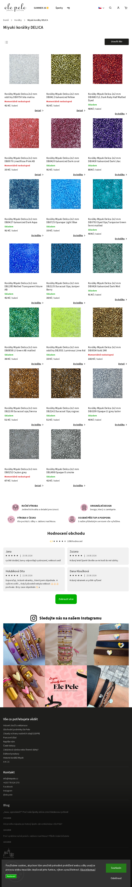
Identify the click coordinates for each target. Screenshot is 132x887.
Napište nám (9, 741)
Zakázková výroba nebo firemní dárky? (20, 749)
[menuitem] (43, 8)
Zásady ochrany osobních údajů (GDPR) (21, 733)
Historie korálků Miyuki (13, 757)
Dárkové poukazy (11, 753)
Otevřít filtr (116, 41)
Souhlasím (116, 868)
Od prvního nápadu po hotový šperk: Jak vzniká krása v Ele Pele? (32, 824)
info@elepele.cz (10, 778)
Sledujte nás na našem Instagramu (70, 618)
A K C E (6, 761)
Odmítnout (116, 878)
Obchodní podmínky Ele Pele (16, 729)
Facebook (8, 786)
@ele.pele (7, 794)
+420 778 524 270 (11, 782)
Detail (38, 110)
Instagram (7, 790)
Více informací (87, 870)
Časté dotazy (9, 745)
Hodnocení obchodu (66, 533)
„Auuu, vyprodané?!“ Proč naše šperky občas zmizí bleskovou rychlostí (35, 812)
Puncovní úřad (9, 737)
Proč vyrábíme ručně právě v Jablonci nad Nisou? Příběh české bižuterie (36, 836)
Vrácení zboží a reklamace (15, 725)
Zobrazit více (66, 599)
